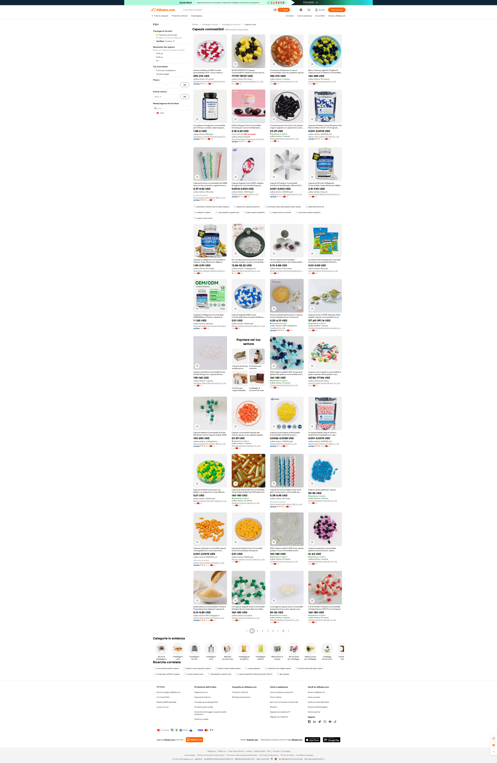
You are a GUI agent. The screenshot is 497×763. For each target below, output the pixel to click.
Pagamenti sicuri (201, 692)
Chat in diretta (275, 697)
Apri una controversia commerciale (284, 702)
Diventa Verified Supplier (318, 707)
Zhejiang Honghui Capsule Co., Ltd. (284, 81)
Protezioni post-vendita (203, 707)
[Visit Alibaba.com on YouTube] (330, 721)
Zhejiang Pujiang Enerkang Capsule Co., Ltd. (325, 328)
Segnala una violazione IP (280, 712)
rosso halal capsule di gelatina (309, 212)
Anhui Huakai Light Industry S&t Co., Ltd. (209, 198)
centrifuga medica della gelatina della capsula (284, 207)
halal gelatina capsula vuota (221, 674)
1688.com (222, 751)
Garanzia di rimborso (202, 697)
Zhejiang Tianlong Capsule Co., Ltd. (322, 81)
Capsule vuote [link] (250, 24)
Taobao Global (259, 751)
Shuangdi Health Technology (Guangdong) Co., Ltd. (210, 326)
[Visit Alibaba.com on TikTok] (335, 721)
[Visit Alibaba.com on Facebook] (309, 721)
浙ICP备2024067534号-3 (314, 759)
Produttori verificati (240, 692)
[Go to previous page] (247, 631)
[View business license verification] (272, 759)
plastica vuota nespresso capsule (198, 668)
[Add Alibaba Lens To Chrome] (194, 739)
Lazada (248, 751)
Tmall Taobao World (236, 751)
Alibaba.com (297, 740)
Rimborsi (273, 707)
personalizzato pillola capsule (168, 668)
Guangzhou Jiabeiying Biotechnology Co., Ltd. (210, 271)
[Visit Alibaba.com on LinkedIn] (314, 721)
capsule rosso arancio (205, 218)
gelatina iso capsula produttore (248, 207)
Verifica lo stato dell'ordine (318, 702)
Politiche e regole (201, 719)
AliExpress (211, 751)
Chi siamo (161, 687)
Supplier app (252, 740)
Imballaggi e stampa (210, 24)
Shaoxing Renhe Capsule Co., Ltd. (245, 194)
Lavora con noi (162, 707)
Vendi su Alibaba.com (316, 692)
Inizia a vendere (314, 697)
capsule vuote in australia (281, 212)
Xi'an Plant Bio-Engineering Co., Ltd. (246, 271)
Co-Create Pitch (163, 697)
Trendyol (276, 751)
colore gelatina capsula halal (228, 212)
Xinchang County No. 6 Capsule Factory (209, 81)
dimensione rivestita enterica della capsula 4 (213, 207)
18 (283, 631)
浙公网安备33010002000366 (291, 759)
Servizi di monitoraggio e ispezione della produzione (210, 713)
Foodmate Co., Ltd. (277, 328)
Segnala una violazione (279, 717)
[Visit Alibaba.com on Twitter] (319, 721)
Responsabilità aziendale (166, 702)
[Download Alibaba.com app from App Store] (312, 739)
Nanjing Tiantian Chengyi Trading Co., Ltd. (248, 326)
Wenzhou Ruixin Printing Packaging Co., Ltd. (287, 271)
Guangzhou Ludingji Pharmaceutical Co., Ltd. (210, 136)
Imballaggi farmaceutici (231, 24)
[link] (493, 738)
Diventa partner (314, 712)
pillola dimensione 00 (316, 207)
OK (184, 85)
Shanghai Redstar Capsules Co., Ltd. (284, 139)
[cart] (309, 10)
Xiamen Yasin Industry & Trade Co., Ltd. (323, 136)
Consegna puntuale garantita (206, 702)
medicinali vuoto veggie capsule (279, 668)
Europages (286, 751)
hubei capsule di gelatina (256, 212)
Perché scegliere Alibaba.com (169, 692)
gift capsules (284, 674)
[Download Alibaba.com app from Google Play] (331, 739)
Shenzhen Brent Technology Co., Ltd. (323, 271)
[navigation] (171, 328)
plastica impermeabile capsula (229, 668)
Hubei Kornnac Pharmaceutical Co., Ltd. (286, 194)
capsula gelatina (254, 668)
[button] (275, 9)
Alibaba (195, 24)
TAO (268, 751)
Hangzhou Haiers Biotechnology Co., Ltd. (209, 383)
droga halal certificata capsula (168, 674)
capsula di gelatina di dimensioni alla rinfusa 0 (255, 674)
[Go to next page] (288, 631)
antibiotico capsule (204, 212)
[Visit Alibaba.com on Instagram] (324, 721)
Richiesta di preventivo (241, 697)
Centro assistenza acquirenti (281, 692)
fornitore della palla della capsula (310, 668)
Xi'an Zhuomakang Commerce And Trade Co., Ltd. (248, 139)
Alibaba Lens (169, 740)
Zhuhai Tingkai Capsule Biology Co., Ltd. (247, 81)
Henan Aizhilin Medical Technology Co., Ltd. (325, 194)
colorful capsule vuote (195, 674)
